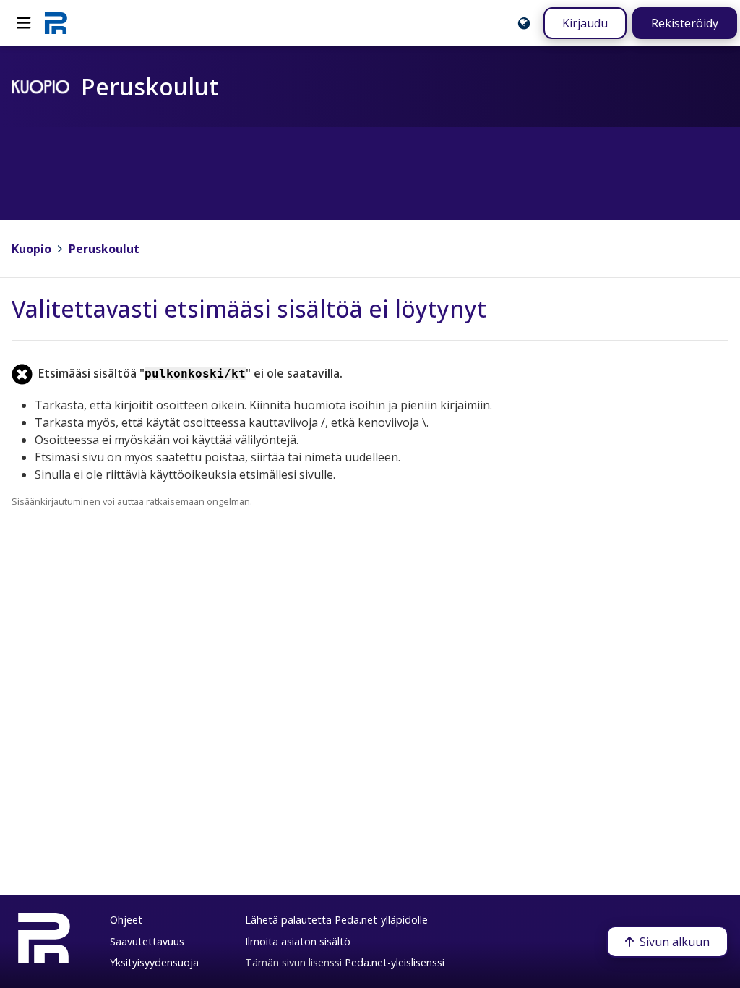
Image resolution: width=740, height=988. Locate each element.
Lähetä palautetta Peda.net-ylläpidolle (336, 920)
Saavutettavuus (147, 941)
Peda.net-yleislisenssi (394, 962)
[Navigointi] (24, 23)
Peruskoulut (104, 249)
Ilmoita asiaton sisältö (297, 941)
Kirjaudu (585, 23)
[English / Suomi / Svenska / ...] (524, 23)
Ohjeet (126, 920)
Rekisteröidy (684, 23)
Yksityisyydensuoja (154, 962)
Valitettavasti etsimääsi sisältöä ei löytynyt (249, 308)
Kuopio (31, 249)
